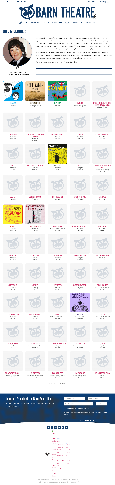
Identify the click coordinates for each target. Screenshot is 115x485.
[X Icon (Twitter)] (11, 1)
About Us (76, 22)
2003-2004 (57, 169)
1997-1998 (102, 259)
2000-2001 (102, 200)
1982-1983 (102, 318)
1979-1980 (80, 377)
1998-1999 (12, 259)
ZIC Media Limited (72, 482)
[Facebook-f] (8, 1)
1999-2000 (57, 230)
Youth (67, 22)
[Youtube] (18, 1)
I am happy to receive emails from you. (77, 408)
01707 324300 (100, 1)
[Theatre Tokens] (68, 454)
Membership (57, 22)
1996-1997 (80, 289)
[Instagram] (14, 1)
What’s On (35, 22)
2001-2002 (35, 200)
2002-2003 (102, 171)
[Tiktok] (21, 1)
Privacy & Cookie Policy (44, 482)
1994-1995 (12, 318)
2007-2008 (58, 107)
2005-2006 (80, 138)
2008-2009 (13, 107)
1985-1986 (57, 318)
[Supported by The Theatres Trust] (60, 454)
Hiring (44, 22)
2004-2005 (13, 169)
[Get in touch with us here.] (59, 427)
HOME (25, 22)
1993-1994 (35, 318)
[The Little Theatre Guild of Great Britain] (54, 453)
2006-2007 (13, 138)
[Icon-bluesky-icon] (24, 1)
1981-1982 (57, 347)
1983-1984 (80, 318)
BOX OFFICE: (91, 1)
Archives (89, 22)
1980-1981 (12, 377)
